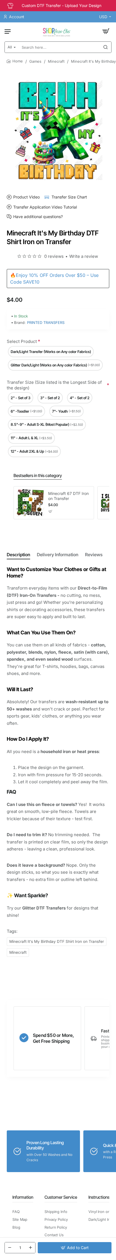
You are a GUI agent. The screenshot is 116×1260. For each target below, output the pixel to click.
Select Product (22, 341)
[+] (30, 1247)
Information (22, 1197)
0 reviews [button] (54, 256)
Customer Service (60, 1197)
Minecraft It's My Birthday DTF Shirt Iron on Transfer (56, 941)
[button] (74, 1247)
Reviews (93, 554)
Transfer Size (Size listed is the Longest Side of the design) (54, 385)
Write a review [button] (83, 256)
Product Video (26, 197)
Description (18, 554)
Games (35, 61)
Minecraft (56, 61)
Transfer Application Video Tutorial (45, 207)
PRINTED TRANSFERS (45, 322)
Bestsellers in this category (38, 475)
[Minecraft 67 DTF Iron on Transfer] (30, 503)
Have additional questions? (38, 216)
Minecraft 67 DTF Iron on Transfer (68, 496)
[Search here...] (105, 47)
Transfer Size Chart (69, 197)
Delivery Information (57, 554)
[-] (9, 1247)
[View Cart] (105, 31)
